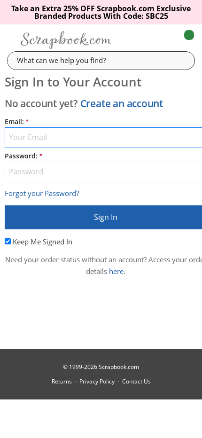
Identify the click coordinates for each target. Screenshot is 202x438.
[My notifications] (151, 40)
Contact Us (136, 381)
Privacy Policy (97, 381)
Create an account (121, 103)
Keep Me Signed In (42, 241)
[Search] (181, 60)
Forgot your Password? (42, 193)
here (116, 271)
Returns (62, 381)
